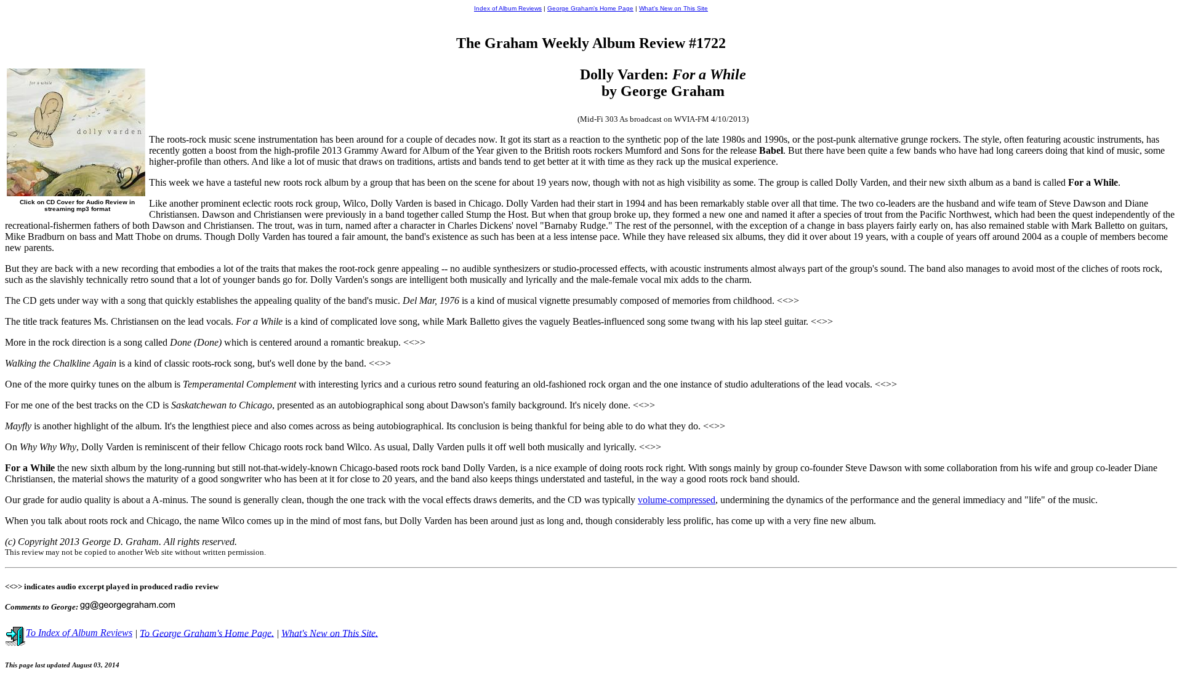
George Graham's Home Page (590, 8)
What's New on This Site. (329, 632)
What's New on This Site (673, 8)
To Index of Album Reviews (79, 632)
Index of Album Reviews (508, 8)
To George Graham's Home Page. (207, 632)
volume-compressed (676, 500)
